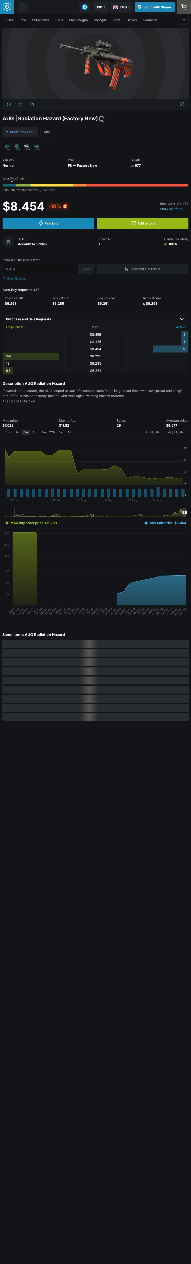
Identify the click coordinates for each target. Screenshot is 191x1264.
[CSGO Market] (7, 7)
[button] (9, 20)
